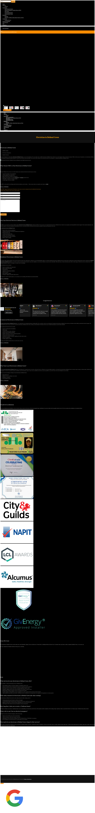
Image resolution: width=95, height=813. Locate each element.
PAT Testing (7, 11)
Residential (4, 15)
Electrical (4, 744)
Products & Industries (6, 21)
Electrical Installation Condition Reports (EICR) (13, 10)
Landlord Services (8, 20)
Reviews (6, 6)
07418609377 (2, 765)
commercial (17, 177)
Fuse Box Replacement (9, 12)
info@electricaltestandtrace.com (5, 768)
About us (4, 5)
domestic (21, 177)
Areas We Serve (5, 22)
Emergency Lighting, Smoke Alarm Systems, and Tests (14, 17)
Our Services (5, 7)
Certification (5, 739)
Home (4, 4)
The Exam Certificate (6, 740)
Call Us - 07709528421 (4, 186)
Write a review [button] (9, 312)
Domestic (4, 747)
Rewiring (6, 16)
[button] (94, 310)
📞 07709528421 (7, 110)
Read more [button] (42, 315)
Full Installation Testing (9, 120)
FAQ (3, 23)
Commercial (5, 18)
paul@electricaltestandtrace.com (5, 769)
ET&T (47, 184)
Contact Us (5, 129)
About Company (5, 734)
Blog (3, 738)
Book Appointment (6, 28)
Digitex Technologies (27, 779)
